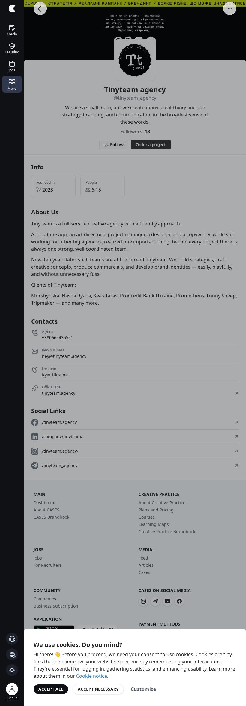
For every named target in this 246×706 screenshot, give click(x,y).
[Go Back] (40, 8)
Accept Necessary (98, 689)
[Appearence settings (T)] (12, 670)
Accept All (50, 689)
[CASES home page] (12, 8)
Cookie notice (91, 676)
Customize (143, 689)
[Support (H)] (12, 639)
